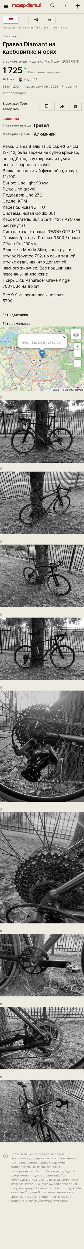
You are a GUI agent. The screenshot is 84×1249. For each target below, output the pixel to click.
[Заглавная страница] (27, 3)
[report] (76, 106)
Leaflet (56, 389)
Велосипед (10, 36)
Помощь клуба (70, 1188)
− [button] (77, 353)
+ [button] (77, 346)
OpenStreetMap (74, 389)
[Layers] (76, 334)
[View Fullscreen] (77, 363)
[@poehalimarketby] (36, 19)
